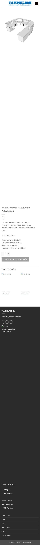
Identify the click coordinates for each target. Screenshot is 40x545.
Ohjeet (4, 531)
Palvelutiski (5, 294)
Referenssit (6, 528)
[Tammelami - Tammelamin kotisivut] (20, 3)
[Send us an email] (7, 322)
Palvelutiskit (24, 208)
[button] (3, 3)
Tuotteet (13, 208)
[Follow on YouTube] (11, 322)
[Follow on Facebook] (3, 322)
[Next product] (3, 217)
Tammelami (6, 515)
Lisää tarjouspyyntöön (15, 259)
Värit (3, 523)
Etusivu (5, 208)
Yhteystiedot (6, 535)
